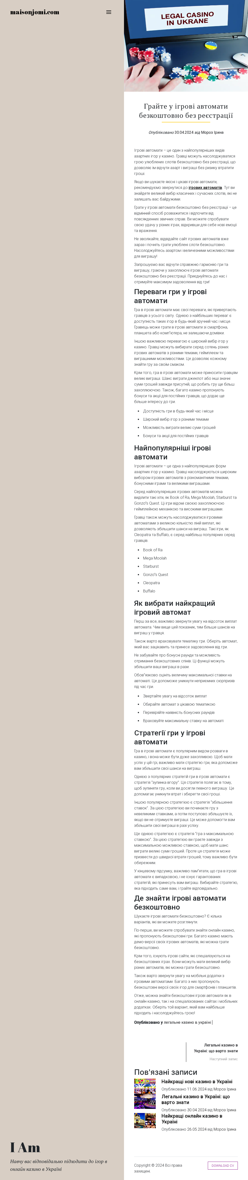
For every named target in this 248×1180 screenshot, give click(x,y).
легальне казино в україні (187, 1022)
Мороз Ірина (212, 132)
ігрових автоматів (205, 187)
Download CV (223, 1165)
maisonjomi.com (34, 11)
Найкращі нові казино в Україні (197, 1081)
